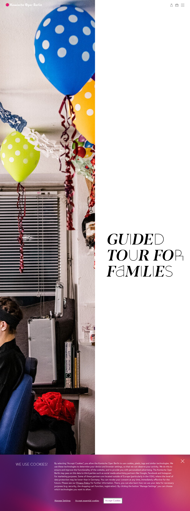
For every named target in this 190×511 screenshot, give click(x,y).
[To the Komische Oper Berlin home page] (24, 5)
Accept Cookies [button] (113, 501)
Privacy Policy (83, 483)
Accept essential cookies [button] (87, 501)
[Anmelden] (171, 5)
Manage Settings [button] (62, 501)
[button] (182, 5)
